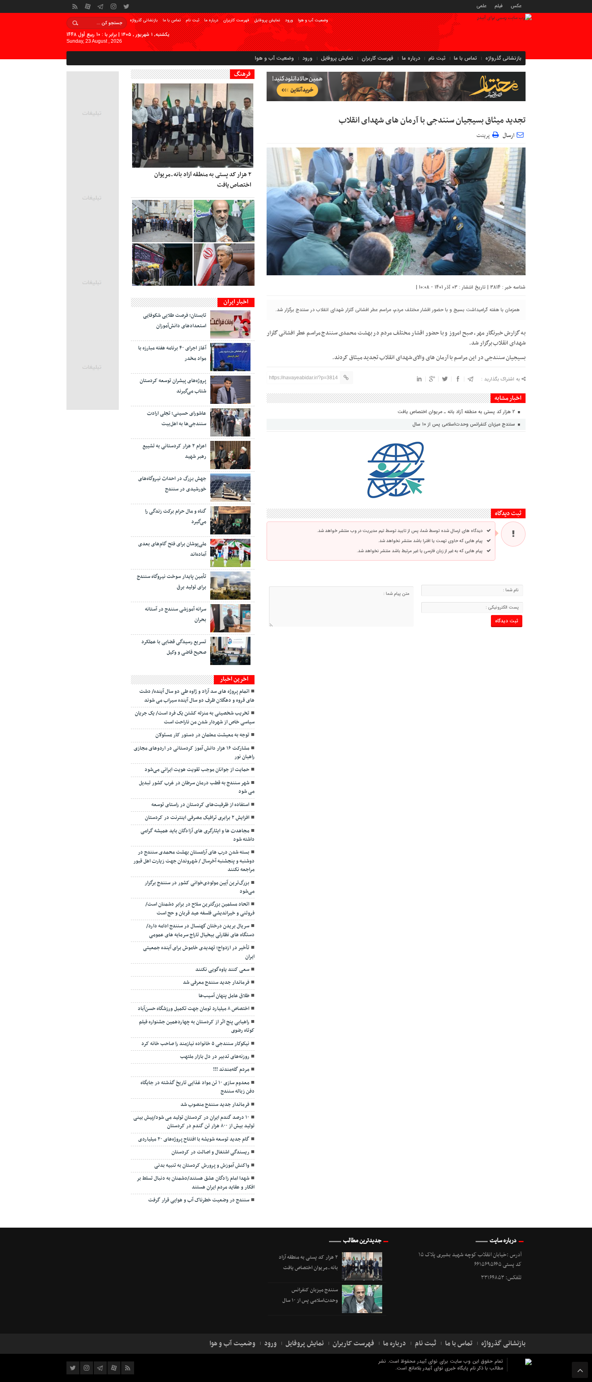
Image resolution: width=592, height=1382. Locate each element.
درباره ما (211, 20)
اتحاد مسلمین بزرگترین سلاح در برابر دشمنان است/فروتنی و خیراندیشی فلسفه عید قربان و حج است (200, 908)
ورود (289, 20)
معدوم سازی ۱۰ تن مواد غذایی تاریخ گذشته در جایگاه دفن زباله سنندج (198, 1087)
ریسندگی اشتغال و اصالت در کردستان (210, 1152)
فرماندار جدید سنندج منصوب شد (214, 1104)
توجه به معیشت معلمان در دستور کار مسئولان (202, 735)
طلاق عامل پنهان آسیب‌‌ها (224, 995)
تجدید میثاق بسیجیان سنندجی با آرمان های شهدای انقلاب (432, 120)
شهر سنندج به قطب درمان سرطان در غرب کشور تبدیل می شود (197, 787)
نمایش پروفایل (267, 20)
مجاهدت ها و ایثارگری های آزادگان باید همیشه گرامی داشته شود (198, 835)
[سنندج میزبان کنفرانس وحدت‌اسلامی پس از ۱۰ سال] (224, 221)
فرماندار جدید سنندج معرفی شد (216, 982)
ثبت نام (192, 20)
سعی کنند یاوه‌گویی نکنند (222, 969)
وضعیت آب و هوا (313, 20)
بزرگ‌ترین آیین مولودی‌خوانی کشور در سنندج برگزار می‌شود (200, 887)
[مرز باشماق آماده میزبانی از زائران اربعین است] (162, 264)
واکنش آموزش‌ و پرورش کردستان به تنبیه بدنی (201, 1165)
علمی (481, 5)
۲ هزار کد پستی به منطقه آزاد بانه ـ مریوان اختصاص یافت (457, 412)
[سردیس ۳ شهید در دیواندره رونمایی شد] (162, 221)
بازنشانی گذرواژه (144, 20)
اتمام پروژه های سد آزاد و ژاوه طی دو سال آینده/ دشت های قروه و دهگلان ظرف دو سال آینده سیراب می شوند (197, 696)
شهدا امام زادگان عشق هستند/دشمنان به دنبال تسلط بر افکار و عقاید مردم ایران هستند (196, 1182)
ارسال (508, 136)
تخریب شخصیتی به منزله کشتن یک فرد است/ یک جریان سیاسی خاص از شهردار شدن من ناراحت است (195, 717)
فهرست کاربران (236, 20)
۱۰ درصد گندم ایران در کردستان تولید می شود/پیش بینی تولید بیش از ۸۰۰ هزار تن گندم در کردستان (194, 1122)
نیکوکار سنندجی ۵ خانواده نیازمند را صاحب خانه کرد (195, 1043)
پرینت (484, 134)
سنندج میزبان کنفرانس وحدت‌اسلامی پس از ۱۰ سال (464, 424)
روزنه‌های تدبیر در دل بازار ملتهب (214, 1056)
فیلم (499, 5)
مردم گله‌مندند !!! (231, 1069)
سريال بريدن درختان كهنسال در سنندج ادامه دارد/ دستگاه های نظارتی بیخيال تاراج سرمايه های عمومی (200, 930)
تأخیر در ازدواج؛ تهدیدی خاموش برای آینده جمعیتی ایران (199, 952)
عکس (516, 5)
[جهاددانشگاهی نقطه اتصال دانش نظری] (224, 264)
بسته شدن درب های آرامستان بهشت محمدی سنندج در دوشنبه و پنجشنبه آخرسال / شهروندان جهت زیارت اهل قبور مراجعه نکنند (194, 861)
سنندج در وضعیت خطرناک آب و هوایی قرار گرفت (198, 1200)
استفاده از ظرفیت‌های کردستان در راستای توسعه (200, 804)
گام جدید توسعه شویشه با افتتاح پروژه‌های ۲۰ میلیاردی (193, 1139)
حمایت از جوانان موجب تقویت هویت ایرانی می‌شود (197, 769)
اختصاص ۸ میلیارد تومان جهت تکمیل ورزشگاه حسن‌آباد (193, 1008)
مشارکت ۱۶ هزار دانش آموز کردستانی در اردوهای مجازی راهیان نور (194, 752)
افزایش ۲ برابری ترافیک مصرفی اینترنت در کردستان (197, 817)
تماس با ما (172, 20)
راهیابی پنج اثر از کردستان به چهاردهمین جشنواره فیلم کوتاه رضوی (197, 1026)
